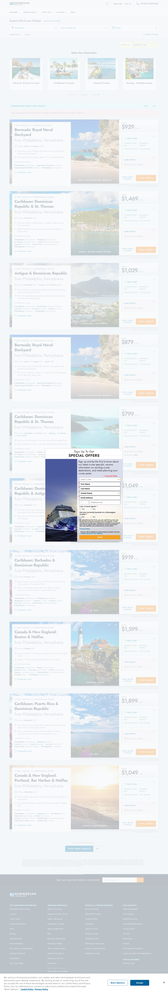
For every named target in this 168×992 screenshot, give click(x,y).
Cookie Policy (27, 989)
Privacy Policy (85, 529)
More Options (118, 982)
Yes (83, 509)
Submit (99, 537)
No (94, 509)
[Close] (164, 982)
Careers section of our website (92, 533)
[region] (84, 983)
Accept (139, 982)
